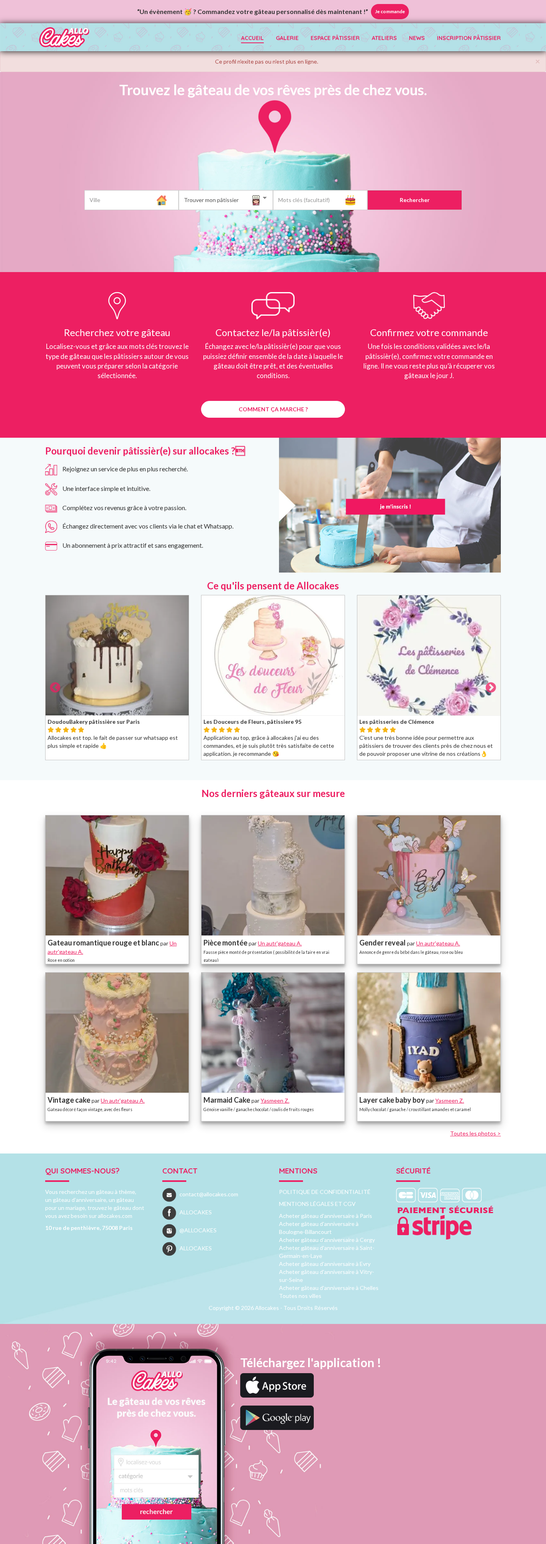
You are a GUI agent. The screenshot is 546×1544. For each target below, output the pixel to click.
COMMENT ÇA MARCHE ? (273, 409)
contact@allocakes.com (208, 1194)
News (417, 38)
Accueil (252, 38)
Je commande (390, 11)
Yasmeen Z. (275, 1100)
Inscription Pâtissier (469, 38)
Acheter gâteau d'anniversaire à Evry (325, 1263)
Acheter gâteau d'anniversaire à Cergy (327, 1239)
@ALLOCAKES (198, 1230)
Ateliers (384, 38)
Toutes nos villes (300, 1295)
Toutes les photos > (475, 1133)
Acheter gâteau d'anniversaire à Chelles (329, 1287)
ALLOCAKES (195, 1212)
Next (513, 682)
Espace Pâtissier (335, 38)
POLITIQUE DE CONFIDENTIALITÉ (325, 1191)
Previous (33, 682)
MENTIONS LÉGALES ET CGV (317, 1203)
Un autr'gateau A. (280, 943)
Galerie (287, 38)
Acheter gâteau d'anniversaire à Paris (325, 1215)
